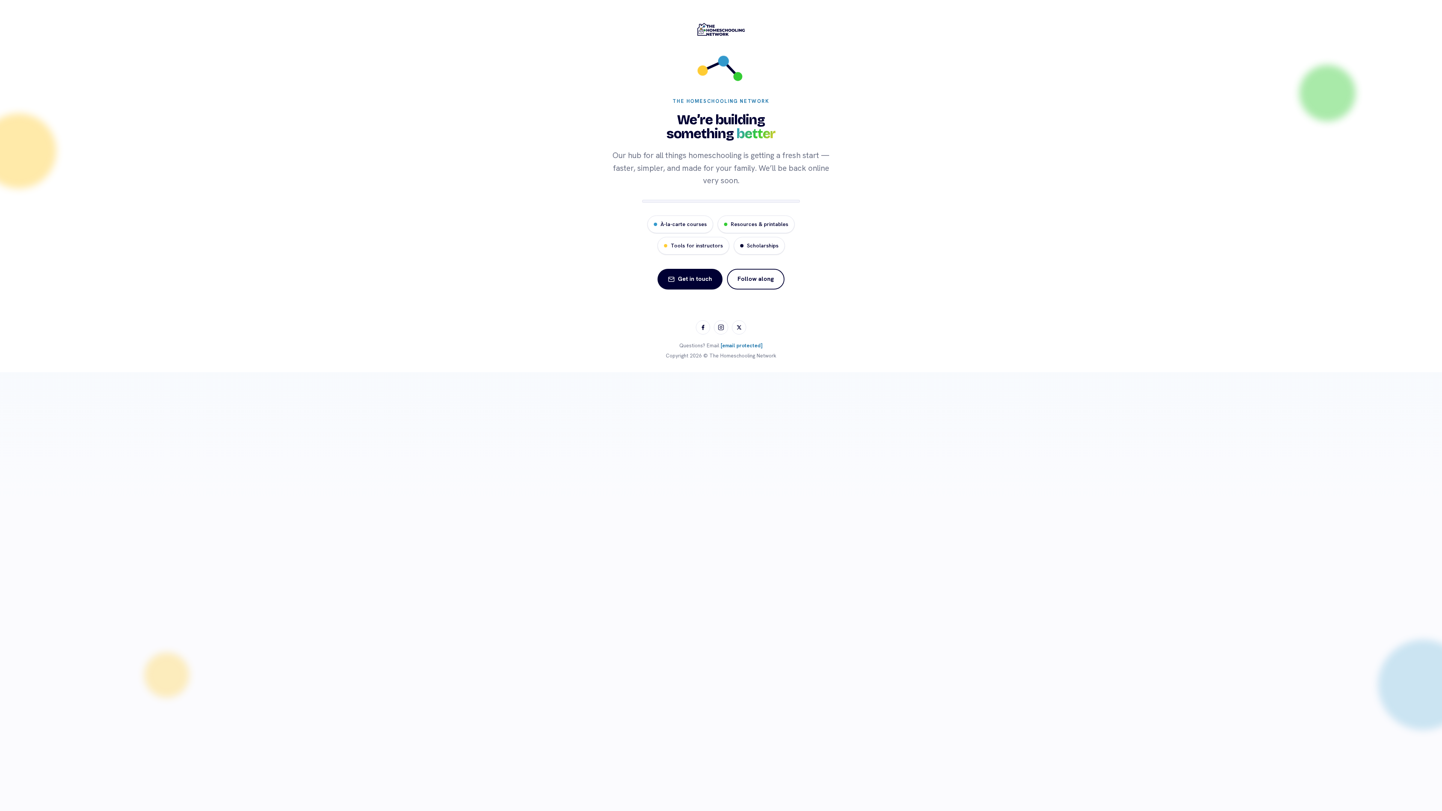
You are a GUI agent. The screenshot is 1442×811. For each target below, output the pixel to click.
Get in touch (695, 279)
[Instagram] (721, 327)
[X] (739, 327)
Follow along (756, 279)
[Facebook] (703, 327)
